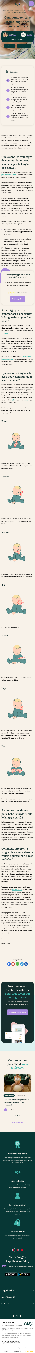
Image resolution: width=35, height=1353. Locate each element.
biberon (14, 400)
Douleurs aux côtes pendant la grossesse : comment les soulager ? (16, 1102)
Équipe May (29, 35)
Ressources (10, 10)
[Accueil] (16, 4)
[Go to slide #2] (17, 1115)
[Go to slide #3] (19, 1115)
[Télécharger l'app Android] (24, 1274)
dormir (25, 400)
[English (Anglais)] (17, 1250)
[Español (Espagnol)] (22, 1250)
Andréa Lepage (12, 35)
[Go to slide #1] (15, 1115)
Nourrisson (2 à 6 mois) (19, 10)
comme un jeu (17, 890)
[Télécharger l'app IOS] (11, 1274)
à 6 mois (5, 333)
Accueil (4, 10)
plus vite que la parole (8, 175)
